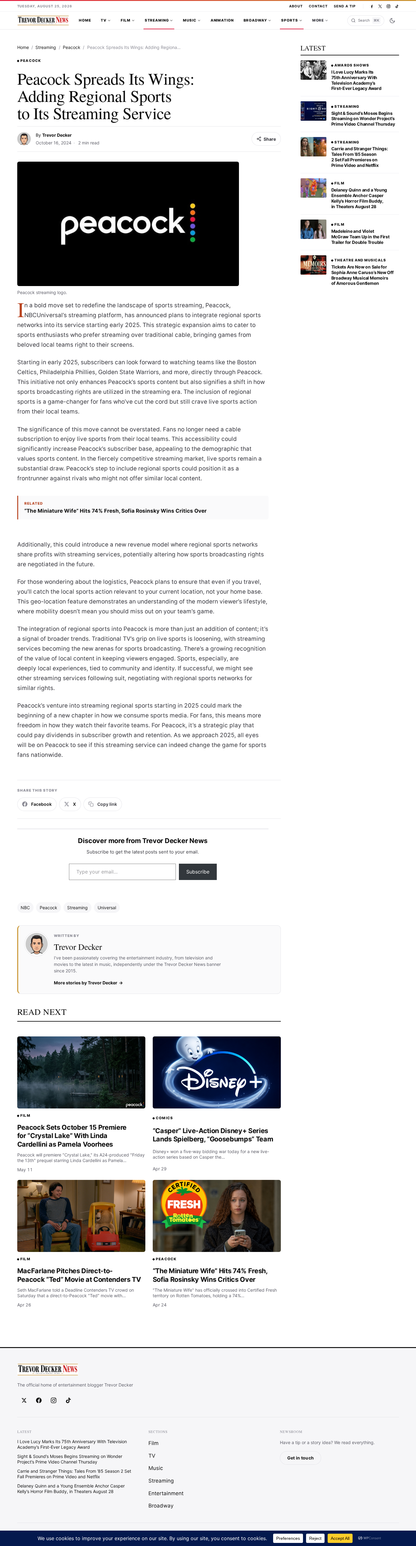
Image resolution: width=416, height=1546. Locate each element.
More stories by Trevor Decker (85, 982)
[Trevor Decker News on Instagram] (388, 6)
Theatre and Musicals (360, 260)
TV (104, 20)
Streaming (157, 20)
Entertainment (166, 1493)
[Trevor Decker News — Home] (43, 20)
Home (85, 20)
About (296, 6)
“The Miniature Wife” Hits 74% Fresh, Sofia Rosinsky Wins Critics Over (115, 511)
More (318, 20)
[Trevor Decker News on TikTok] (396, 6)
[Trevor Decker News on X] (380, 6)
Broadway (255, 20)
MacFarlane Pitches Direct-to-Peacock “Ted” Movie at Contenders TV (79, 1275)
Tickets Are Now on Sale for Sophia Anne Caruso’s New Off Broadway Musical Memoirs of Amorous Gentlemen (362, 275)
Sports (289, 20)
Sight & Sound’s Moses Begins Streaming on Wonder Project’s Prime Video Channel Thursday (363, 119)
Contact (318, 6)
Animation (222, 20)
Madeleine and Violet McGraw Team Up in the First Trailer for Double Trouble (360, 236)
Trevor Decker (57, 135)
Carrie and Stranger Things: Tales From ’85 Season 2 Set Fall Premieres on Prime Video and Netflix (359, 157)
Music (189, 20)
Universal (107, 907)
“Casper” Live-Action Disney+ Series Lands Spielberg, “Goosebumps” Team (213, 1135)
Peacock (71, 47)
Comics (164, 1118)
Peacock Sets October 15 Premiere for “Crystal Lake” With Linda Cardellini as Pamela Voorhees (72, 1135)
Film (125, 20)
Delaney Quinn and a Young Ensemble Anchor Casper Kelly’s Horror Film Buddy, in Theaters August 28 (359, 198)
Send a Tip (345, 6)
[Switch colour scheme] (392, 20)
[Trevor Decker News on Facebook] (372, 6)
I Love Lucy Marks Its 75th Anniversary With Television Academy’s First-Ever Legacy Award (356, 80)
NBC (25, 907)
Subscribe (197, 872)
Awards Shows (351, 65)
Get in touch (300, 1457)
